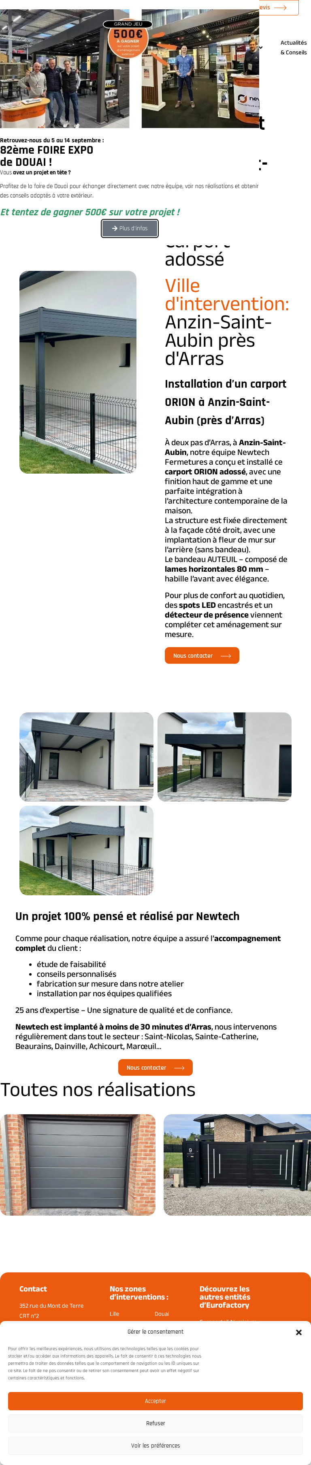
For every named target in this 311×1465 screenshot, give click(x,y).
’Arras (219, 442)
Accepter (155, 1401)
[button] (299, 1332)
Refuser (155, 1423)
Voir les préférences (155, 1446)
